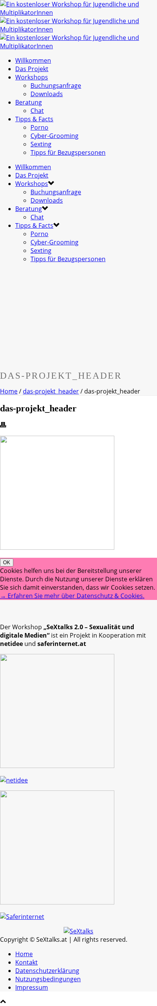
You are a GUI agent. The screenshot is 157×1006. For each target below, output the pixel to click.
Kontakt (26, 962)
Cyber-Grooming (54, 136)
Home (9, 391)
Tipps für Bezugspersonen (68, 152)
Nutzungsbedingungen (48, 979)
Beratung (28, 102)
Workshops (31, 77)
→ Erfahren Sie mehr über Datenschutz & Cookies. (72, 596)
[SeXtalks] (78, 29)
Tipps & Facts (34, 119)
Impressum (31, 987)
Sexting (40, 144)
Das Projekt (31, 69)
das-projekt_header (51, 391)
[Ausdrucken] (3, 425)
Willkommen (33, 60)
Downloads (46, 94)
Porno (39, 127)
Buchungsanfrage (55, 85)
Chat (37, 110)
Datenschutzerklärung (47, 970)
